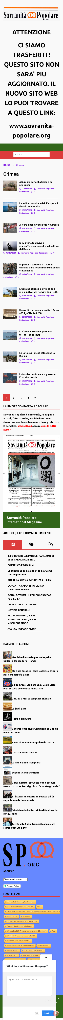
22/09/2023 (27, 317)
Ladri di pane (19, 708)
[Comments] (50, 544)
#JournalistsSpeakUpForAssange (20, 902)
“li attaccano (12, 955)
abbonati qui (24, 426)
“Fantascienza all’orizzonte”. (18, 941)
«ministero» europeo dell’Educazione (22, 921)
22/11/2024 (27, 189)
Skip (37, 1013)
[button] (58, 147)
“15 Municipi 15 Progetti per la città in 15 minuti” (26, 931)
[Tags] (31, 544)
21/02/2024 (27, 228)
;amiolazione (12, 916)
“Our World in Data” (31, 955)
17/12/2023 (11, 253)
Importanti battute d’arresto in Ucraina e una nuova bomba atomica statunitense (39, 267)
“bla (53, 931)
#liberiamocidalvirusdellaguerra (20, 907)
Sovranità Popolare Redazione (34, 253)
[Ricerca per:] (31, 154)
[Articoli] (10, 186)
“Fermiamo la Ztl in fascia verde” (20, 945)
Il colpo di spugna (21, 718)
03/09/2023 (27, 338)
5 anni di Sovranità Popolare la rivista (33, 742)
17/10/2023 (27, 296)
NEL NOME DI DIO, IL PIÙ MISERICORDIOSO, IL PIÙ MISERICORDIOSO (22, 619)
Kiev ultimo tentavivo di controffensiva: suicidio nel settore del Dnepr (39, 246)
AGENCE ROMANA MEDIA (22, 628)
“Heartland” (44, 945)
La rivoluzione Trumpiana (26, 762)
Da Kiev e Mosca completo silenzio (31, 698)
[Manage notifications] (56, 1013)
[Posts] (12, 544)
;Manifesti (26, 916)
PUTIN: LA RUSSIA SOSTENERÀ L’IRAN (29, 580)
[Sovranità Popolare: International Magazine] (31, 473)
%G (39, 907)
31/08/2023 (27, 360)
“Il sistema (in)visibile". (33, 950)
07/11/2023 (27, 274)
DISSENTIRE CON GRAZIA (22, 604)
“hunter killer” (12, 950)
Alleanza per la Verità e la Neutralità (39, 224)
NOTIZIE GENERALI (19, 610)
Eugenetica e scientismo (25, 772)
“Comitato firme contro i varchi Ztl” (21, 936)
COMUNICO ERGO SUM (21, 565)
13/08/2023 (27, 381)
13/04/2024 (27, 210)
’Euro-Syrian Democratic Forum (19, 926)
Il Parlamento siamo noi (25, 752)
